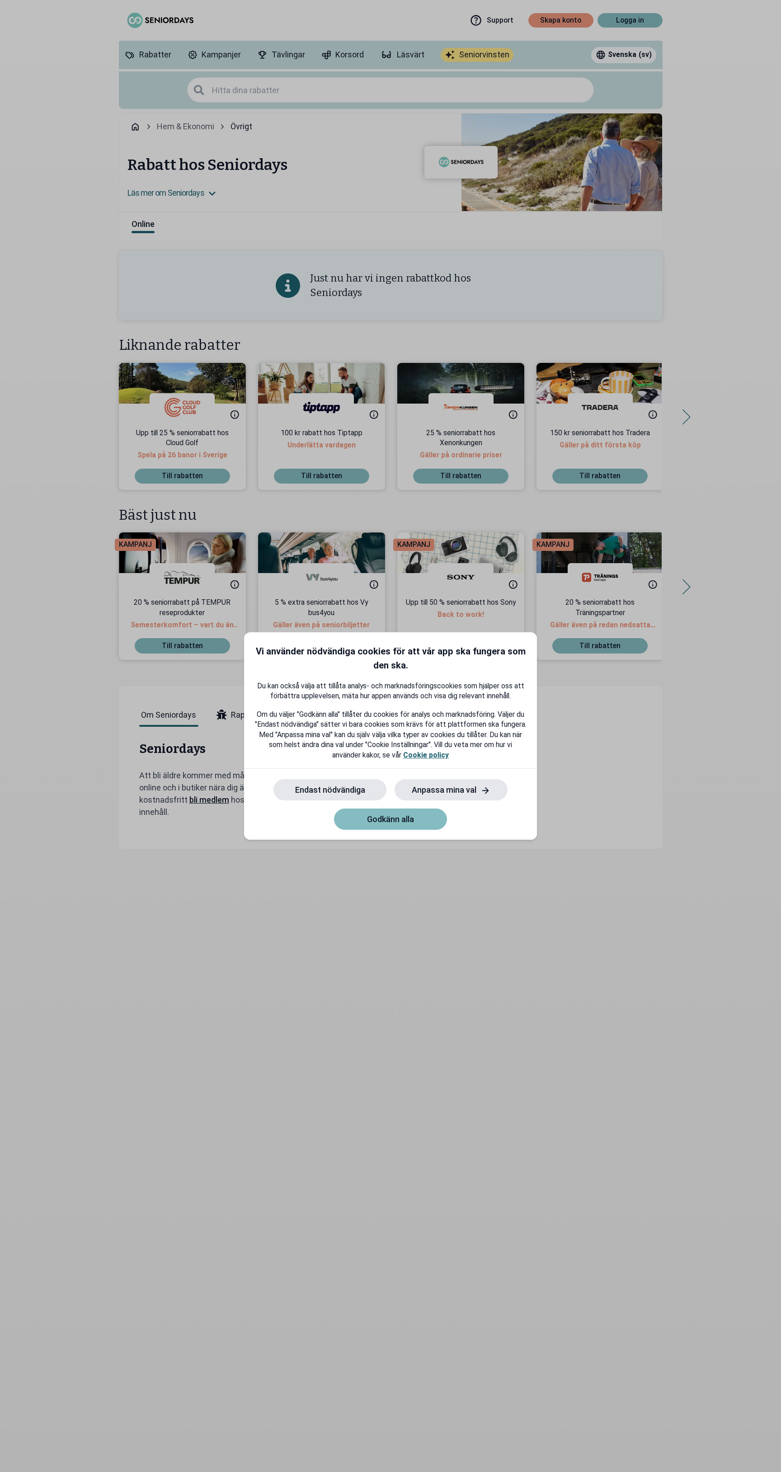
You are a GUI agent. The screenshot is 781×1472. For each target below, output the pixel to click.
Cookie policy (426, 755)
